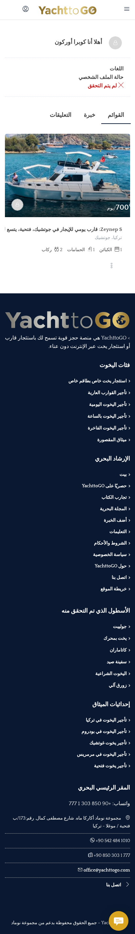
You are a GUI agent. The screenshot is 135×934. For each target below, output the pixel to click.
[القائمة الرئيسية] (126, 10)
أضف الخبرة (115, 520)
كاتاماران (118, 650)
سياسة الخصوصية (110, 554)
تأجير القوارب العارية (107, 392)
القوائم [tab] (116, 115)
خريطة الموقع (114, 589)
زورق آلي (118, 685)
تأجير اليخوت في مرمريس (102, 754)
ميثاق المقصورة (112, 439)
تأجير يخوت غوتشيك (108, 743)
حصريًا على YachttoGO (104, 486)
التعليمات (118, 531)
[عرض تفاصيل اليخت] (67, 175)
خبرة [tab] (89, 115)
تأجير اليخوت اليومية (108, 404)
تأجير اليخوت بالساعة (107, 416)
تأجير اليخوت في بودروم (104, 731)
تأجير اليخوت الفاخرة (107, 428)
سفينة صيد (117, 662)
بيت (123, 474)
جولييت (120, 626)
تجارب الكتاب (114, 497)
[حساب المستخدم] (25, 10)
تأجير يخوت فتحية (110, 766)
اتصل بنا (119, 577)
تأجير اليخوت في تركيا (106, 720)
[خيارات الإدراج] (111, 266)
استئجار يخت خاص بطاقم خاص (97, 381)
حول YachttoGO (111, 566)
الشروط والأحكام (110, 543)
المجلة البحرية (113, 508)
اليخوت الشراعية (111, 673)
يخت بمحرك (115, 638)
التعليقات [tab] (60, 115)
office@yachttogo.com (107, 870)
